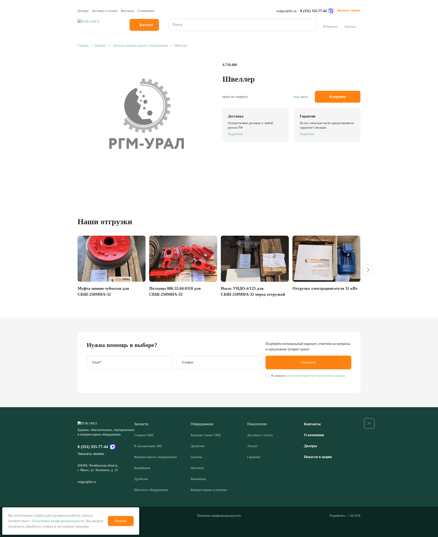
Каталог (146, 25)
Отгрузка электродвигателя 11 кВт (324, 288)
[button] (368, 270)
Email (97, 362)
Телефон (187, 362)
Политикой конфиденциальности (58, 521)
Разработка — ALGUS (345, 515)
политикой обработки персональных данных (316, 375)
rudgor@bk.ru (286, 11)
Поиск (311, 25)
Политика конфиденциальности (219, 515)
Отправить (308, 362)
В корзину (337, 97)
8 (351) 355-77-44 (313, 11)
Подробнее (235, 134)
